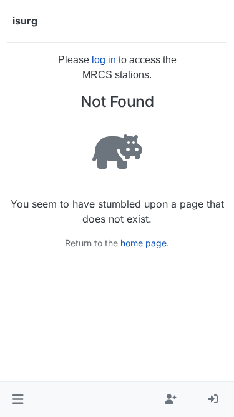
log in (104, 59)
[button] (18, 399)
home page (143, 243)
